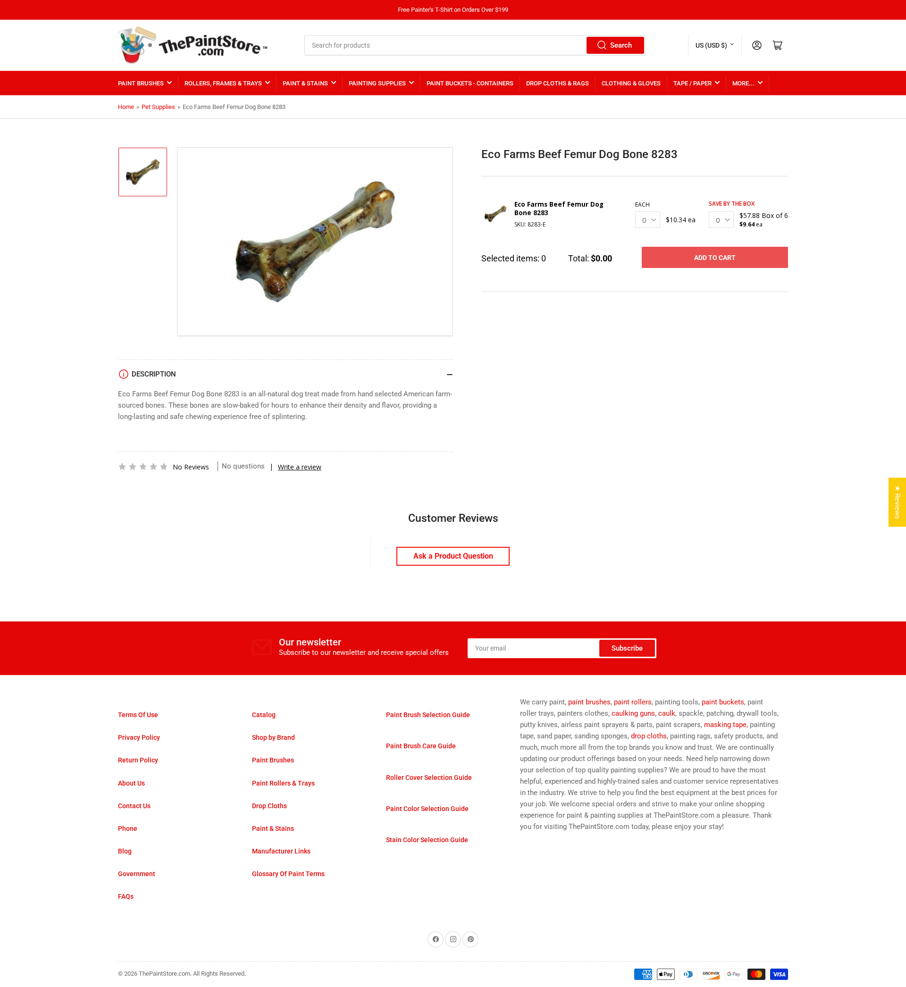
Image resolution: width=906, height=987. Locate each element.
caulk (666, 713)
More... (743, 83)
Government (136, 874)
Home (126, 106)
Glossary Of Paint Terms (288, 874)
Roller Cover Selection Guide (429, 777)
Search (621, 45)
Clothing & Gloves (631, 83)
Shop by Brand (273, 737)
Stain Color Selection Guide (427, 840)
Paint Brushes (141, 83)
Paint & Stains (305, 83)
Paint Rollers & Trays (283, 783)
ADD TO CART (715, 257)
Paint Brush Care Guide (421, 746)
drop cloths (649, 736)
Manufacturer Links (281, 851)
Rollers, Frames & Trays (223, 83)
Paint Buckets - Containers (470, 83)
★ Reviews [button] (897, 502)
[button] (143, 466)
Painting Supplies (377, 83)
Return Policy (138, 760)
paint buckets (723, 702)
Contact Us (134, 806)
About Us (131, 783)
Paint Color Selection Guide (427, 808)
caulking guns (633, 713)
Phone (127, 828)
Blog (125, 851)
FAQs (126, 896)
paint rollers (633, 702)
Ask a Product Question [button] (453, 556)
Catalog (264, 715)
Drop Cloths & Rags (557, 83)
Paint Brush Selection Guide (428, 715)
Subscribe (627, 648)
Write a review (299, 466)
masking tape (725, 724)
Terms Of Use (138, 715)
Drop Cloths (269, 806)
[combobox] (475, 45)
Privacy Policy (139, 737)
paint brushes (589, 702)
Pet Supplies (158, 106)
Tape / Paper (692, 83)
